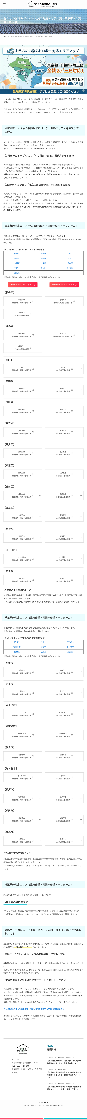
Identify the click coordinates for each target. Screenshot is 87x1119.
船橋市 (17, 642)
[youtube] (45, 1102)
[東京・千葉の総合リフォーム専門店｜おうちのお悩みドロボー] (43, 4)
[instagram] (42, 1102)
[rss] (48, 1102)
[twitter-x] (39, 1102)
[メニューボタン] (4, 4)
